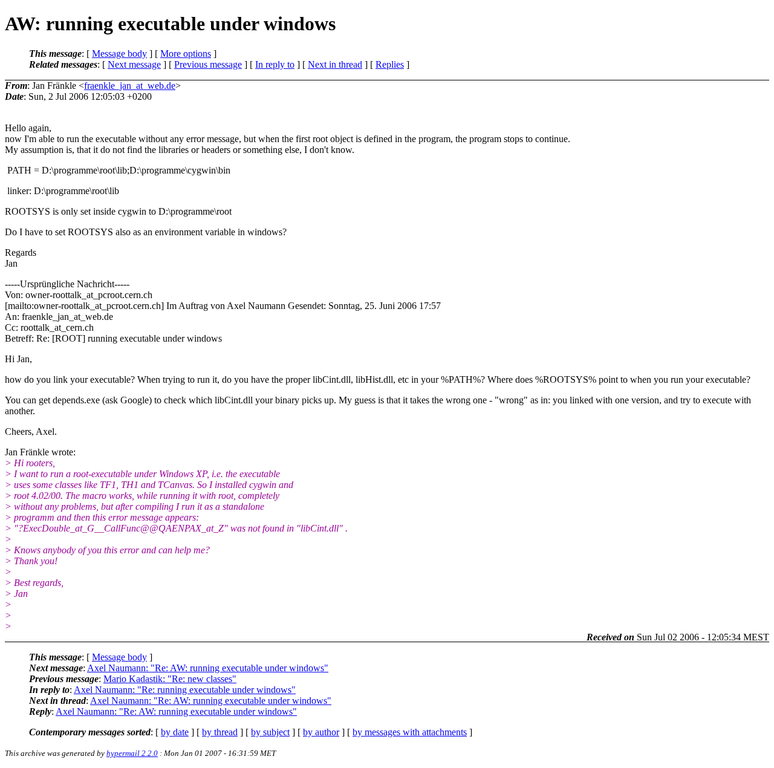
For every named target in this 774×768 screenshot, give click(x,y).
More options (185, 53)
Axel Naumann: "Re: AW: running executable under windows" (207, 668)
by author (321, 732)
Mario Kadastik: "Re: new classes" (169, 679)
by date (175, 732)
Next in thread (335, 64)
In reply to (274, 64)
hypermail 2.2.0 (132, 753)
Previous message (208, 64)
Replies (390, 64)
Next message (134, 64)
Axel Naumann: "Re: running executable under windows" (185, 690)
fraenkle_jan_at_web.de (129, 85)
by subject (270, 732)
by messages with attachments (410, 732)
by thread (220, 732)
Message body (119, 53)
